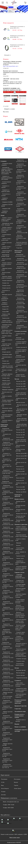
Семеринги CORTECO (4, 198)
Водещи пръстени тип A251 (20, 510)
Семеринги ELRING (7, 202)
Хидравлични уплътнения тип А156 (7, 681)
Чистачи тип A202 (21, 381)
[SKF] (9, 149)
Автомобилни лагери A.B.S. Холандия (7, 224)
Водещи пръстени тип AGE (20, 521)
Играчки (17, 724)
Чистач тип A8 (20, 480)
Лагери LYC (5, 309)
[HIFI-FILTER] (9, 140)
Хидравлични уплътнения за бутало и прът (6, 430)
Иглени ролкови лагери (5, 273)
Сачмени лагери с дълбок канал (6, 239)
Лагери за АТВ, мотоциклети (5, 315)
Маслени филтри (20, 672)
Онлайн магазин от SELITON (14, 842)
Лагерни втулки (6, 285)
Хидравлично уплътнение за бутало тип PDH (7, 570)
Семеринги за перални (5, 186)
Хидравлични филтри (21, 677)
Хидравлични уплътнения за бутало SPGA (7, 625)
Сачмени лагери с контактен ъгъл (6, 247)
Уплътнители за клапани (5, 194)
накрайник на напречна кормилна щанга (20, 562)
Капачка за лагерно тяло (6, 370)
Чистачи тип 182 (20, 429)
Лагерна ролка (6, 363)
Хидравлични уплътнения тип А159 (7, 689)
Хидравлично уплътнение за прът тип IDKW (21, 221)
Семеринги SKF (6, 208)
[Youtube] (6, 811)
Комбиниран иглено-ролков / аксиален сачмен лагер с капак (7, 332)
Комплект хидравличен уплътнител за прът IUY (21, 237)
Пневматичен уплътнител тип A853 (21, 263)
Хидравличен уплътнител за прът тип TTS (21, 182)
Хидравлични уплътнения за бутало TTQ (7, 614)
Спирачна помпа (20, 661)
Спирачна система (19, 572)
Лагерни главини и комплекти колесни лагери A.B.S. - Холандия (6, 230)
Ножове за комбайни (20, 726)
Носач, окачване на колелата (20, 552)
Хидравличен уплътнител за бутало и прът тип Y (7, 477)
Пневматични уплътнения (18, 251)
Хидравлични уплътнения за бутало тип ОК (7, 558)
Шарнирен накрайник (7, 389)
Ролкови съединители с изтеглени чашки (7, 401)
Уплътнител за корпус (5, 291)
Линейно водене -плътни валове (6, 383)
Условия (3, 791)
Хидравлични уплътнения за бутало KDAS (7, 487)
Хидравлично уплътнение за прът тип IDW (21, 227)
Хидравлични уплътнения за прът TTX (21, 216)
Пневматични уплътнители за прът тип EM (21, 276)
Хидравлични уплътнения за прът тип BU (21, 205)
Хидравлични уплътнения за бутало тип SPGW (7, 498)
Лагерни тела (5, 283)
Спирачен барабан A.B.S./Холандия (20, 585)
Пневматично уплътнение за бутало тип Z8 (21, 321)
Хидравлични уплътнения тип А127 (7, 544)
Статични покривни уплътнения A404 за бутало (20, 351)
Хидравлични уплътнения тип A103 (7, 519)
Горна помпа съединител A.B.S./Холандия (20, 684)
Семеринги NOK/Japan (4, 212)
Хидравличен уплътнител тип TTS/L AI (20, 177)
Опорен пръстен (6, 288)
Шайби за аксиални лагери (6, 340)
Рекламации (4, 779)
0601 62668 (11, 807)
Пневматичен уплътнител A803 (20, 303)
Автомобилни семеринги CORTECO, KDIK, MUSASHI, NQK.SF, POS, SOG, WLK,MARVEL (7, 170)
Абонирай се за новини (9, 109)
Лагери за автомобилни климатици (4, 298)
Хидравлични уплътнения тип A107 (7, 439)
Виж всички (6, 111)
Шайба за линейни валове (6, 397)
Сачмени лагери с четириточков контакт (7, 321)
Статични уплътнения (21, 331)
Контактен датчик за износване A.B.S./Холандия (21, 645)
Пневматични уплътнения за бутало (20, 294)
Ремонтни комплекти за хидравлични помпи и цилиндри (21, 244)
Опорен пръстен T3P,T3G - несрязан (20, 375)
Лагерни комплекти (7, 280)
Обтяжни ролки (6, 387)
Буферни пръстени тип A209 (7, 693)
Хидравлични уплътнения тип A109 (7, 532)
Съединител (18, 680)
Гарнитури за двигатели (18, 495)
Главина (18, 532)
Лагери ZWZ (5, 306)
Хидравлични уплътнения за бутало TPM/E (7, 603)
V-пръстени (19, 248)
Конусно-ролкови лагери (6, 259)
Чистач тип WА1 (20, 478)
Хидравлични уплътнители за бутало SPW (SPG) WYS (7, 632)
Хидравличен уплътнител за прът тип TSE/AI (21, 165)
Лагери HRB (5, 311)
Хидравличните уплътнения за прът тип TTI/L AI (7, 766)
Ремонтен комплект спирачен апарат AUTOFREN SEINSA (20, 655)
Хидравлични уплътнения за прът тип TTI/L (7, 760)
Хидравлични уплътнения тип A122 (7, 656)
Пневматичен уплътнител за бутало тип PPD (21, 327)
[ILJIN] (9, 122)
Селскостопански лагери (6, 235)
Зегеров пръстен (6, 352)
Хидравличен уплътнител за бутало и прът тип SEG (7, 472)
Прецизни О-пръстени (21, 706)
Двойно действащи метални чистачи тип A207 (20, 394)
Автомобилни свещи (20, 711)
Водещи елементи (19, 499)
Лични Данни (17, 788)
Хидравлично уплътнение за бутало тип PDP (7, 575)
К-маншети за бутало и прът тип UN (6, 449)
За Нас (2, 782)
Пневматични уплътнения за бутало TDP (21, 312)
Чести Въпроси (5, 788)
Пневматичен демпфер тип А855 (21, 267)
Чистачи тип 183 (20, 432)
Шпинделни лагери (7, 408)
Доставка (3, 794)
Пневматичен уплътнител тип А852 (21, 259)
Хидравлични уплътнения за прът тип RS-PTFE (21, 199)
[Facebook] (3, 811)
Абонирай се (7, 55)
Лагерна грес (5, 361)
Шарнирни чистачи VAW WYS (21, 415)
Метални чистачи (20, 402)
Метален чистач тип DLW (21, 405)
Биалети (18, 545)
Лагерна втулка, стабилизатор (19, 548)
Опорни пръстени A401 (20, 334)
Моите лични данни (14, 837)
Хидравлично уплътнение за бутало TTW (7, 620)
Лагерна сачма (5, 378)
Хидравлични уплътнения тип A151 (7, 661)
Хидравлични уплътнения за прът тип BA (7, 728)
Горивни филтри (20, 675)
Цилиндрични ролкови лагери (5, 255)
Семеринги (3, 161)
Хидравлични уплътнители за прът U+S (7, 723)
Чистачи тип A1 (20, 469)
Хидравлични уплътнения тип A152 (7, 665)
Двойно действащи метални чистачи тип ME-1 (20, 441)
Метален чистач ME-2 (21, 453)
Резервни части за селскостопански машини (19, 716)
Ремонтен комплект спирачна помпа (20, 649)
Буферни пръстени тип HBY (7, 744)
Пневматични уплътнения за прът (20, 255)
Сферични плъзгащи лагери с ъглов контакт (7, 366)
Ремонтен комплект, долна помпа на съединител (20, 696)
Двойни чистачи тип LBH (21, 483)
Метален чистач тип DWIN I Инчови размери (21, 410)
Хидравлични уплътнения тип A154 (7, 673)
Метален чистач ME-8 (21, 456)
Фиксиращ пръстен (7, 294)
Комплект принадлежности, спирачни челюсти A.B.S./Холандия (20, 615)
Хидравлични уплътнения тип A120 (7, 652)
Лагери (2, 215)
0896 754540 (11, 804)
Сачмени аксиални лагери (6, 243)
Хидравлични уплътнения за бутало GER (7, 609)
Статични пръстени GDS (20, 365)
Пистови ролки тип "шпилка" (6, 348)
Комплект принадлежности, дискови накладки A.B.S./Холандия (20, 607)
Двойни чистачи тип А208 (21, 399)
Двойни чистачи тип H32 (21, 474)
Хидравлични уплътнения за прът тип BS (7, 648)
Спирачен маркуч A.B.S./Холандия (20, 633)
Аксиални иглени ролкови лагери (6, 344)
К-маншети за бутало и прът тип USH (6, 460)
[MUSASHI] (19, 131)
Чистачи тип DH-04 (21, 492)
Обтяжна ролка (6, 380)
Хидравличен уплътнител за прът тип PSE (21, 193)
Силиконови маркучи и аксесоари (21, 730)
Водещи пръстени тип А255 (20, 506)
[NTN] (19, 139)
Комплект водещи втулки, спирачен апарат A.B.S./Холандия (20, 627)
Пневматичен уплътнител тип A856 (21, 271)
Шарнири (18, 543)
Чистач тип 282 (20, 437)
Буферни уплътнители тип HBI (21, 232)
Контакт (16, 782)
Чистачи (17, 379)
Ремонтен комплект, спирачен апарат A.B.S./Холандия (20, 621)
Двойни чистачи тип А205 (21, 389)
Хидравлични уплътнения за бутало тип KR (7, 492)
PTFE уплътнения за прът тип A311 (7, 697)
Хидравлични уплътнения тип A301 (7, 548)
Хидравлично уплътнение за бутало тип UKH (7, 638)
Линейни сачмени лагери (6, 336)
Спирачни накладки (21, 658)
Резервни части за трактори (20, 720)
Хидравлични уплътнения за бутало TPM (7, 553)
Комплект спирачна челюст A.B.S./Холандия (20, 595)
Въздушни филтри (21, 670)
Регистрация (17, 779)
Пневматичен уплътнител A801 (20, 299)
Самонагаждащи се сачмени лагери (6, 251)
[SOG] (19, 122)
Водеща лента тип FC (21, 513)
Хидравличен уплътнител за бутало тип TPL (7, 597)
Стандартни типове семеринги (6, 164)
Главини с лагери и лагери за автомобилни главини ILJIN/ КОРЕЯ (21, 528)
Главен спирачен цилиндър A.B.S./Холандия (20, 601)
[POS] (9, 132)
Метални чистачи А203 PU (20, 446)
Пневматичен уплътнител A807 (20, 307)
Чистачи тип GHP (20, 489)
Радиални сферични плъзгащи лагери (6, 374)
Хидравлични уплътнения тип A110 (7, 536)
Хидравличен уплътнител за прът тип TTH (21, 188)
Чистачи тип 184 (20, 434)
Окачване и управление (21, 524)
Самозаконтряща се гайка (6, 357)
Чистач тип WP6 (20, 471)
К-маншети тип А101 (6, 435)
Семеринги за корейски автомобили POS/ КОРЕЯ (6, 178)
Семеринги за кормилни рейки (5, 190)
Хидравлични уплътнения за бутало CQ (7, 509)
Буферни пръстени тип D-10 (7, 712)
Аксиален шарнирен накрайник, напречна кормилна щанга (21, 568)
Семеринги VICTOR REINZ (7, 205)
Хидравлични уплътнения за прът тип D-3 (7, 707)
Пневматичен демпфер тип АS (20, 281)
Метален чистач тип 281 (20, 459)
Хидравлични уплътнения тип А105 (7, 528)
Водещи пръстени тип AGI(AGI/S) (20, 516)
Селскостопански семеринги (6, 182)
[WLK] (19, 149)
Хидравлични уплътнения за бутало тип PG (7, 504)
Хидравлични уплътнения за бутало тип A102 (7, 515)
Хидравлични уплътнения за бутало (6, 482)
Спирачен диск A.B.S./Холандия (19, 581)
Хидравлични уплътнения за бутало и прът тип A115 (7, 444)
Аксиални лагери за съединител (6, 421)
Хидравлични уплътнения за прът (6, 643)
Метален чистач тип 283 (20, 463)
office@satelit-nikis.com (13, 801)
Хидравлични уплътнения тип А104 (7, 523)
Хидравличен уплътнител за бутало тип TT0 (7, 581)
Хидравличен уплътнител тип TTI (21, 160)
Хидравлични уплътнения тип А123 (7, 540)
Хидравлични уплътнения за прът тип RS (7, 734)
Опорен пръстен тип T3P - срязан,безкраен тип (21, 371)
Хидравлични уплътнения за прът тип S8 (7, 749)
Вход (2, 785)
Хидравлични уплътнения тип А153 (7, 669)
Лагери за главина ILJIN (20, 539)
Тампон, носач (20, 558)
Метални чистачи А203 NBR (20, 450)
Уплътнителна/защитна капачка (19, 664)
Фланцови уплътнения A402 (19, 338)
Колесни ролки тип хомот (6, 393)
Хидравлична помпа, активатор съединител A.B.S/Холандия (21, 690)
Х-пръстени (18, 708)
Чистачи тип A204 (21, 383)
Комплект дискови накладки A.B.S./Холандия (20, 590)
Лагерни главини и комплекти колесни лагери (6, 264)
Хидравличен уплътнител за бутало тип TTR (7, 586)
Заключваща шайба (7, 354)
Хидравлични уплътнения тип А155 (7, 677)
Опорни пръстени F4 (21, 347)
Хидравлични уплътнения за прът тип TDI (7, 755)
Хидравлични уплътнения (4, 425)
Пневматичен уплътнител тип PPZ (21, 316)
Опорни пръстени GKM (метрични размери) (20, 361)
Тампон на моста (20, 556)
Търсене (16, 785)
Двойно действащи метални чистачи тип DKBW (21, 420)
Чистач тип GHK (20, 487)
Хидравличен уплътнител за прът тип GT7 (21, 210)
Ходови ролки (5, 318)
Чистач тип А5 (20, 466)
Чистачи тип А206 (21, 386)
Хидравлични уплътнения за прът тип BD (7, 717)
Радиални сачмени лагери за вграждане (6, 277)
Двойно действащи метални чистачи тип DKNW (21, 426)
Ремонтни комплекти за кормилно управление (20, 701)
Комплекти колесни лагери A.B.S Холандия (21, 535)
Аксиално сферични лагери (6, 411)
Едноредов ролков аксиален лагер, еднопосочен (6, 326)
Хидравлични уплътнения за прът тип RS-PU (7, 739)
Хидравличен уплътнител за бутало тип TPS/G (7, 592)
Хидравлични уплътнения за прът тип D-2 (7, 702)
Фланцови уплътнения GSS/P (20, 356)
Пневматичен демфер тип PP (20, 290)
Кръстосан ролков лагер (6, 405)
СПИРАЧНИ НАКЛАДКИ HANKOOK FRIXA (20, 576)
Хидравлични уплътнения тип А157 (7, 685)
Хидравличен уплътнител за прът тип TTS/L (21, 171)
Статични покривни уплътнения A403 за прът (20, 343)
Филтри (17, 668)
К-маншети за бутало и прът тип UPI (6, 466)
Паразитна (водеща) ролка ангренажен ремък (6, 416)
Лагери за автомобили (4, 303)
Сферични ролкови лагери (6, 269)
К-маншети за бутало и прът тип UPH (6, 455)
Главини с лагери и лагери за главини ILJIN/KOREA (6, 219)
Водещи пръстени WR (20, 502)
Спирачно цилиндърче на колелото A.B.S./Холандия (19, 639)
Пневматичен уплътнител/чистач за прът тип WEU (21, 286)
